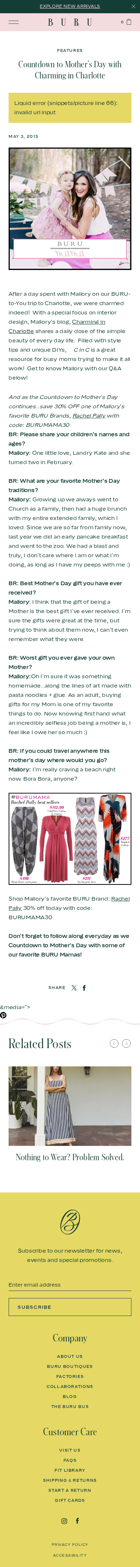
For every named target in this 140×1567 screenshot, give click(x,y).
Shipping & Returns (70, 1480)
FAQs (70, 1460)
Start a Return (69, 1490)
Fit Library (70, 1470)
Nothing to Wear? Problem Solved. (70, 1157)
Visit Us (69, 1450)
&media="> (15, 1007)
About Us (70, 1356)
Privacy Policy (70, 1544)
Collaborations (70, 1386)
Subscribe (35, 1307)
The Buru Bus (70, 1406)
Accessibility (70, 1555)
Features (70, 50)
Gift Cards (70, 1500)
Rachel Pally (89, 415)
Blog (70, 1396)
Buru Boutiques (70, 1366)
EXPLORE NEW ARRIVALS (70, 6)
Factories (70, 1376)
